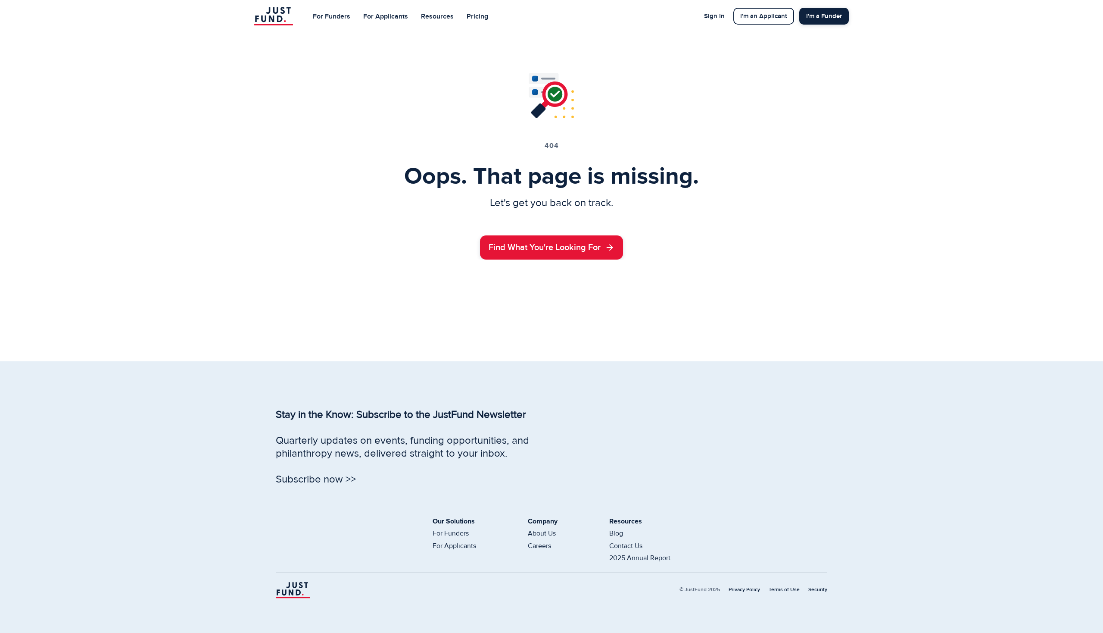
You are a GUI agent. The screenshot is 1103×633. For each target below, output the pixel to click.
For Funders (331, 16)
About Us (542, 533)
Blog (616, 533)
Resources (437, 16)
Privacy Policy (744, 589)
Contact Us (625, 546)
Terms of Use (784, 589)
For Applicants (385, 16)
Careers (539, 546)
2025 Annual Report (639, 558)
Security (817, 589)
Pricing (477, 16)
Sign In (714, 16)
